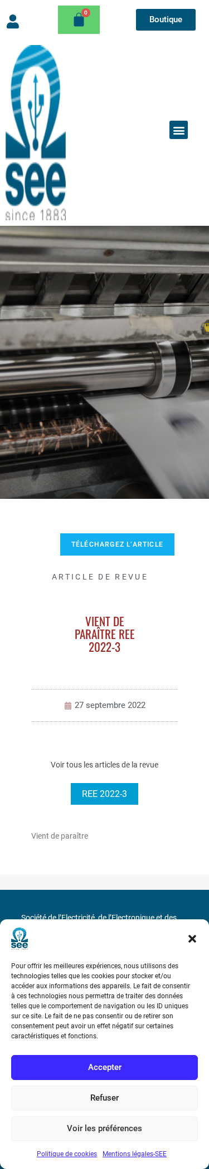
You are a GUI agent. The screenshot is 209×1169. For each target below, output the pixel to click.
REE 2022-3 (104, 794)
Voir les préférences (104, 1128)
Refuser (104, 1098)
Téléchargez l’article (117, 544)
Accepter (104, 1067)
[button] (192, 938)
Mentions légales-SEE (135, 1154)
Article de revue (100, 576)
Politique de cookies (67, 1154)
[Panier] (79, 20)
